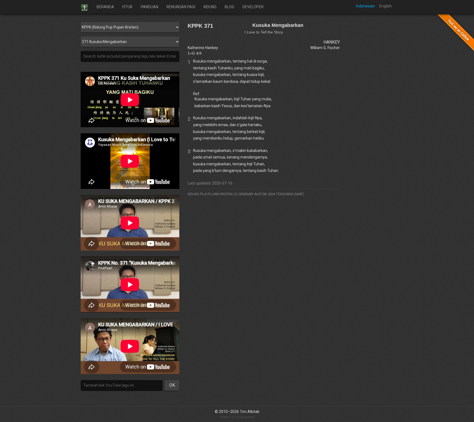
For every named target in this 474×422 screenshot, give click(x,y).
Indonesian (365, 6)
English (385, 6)
